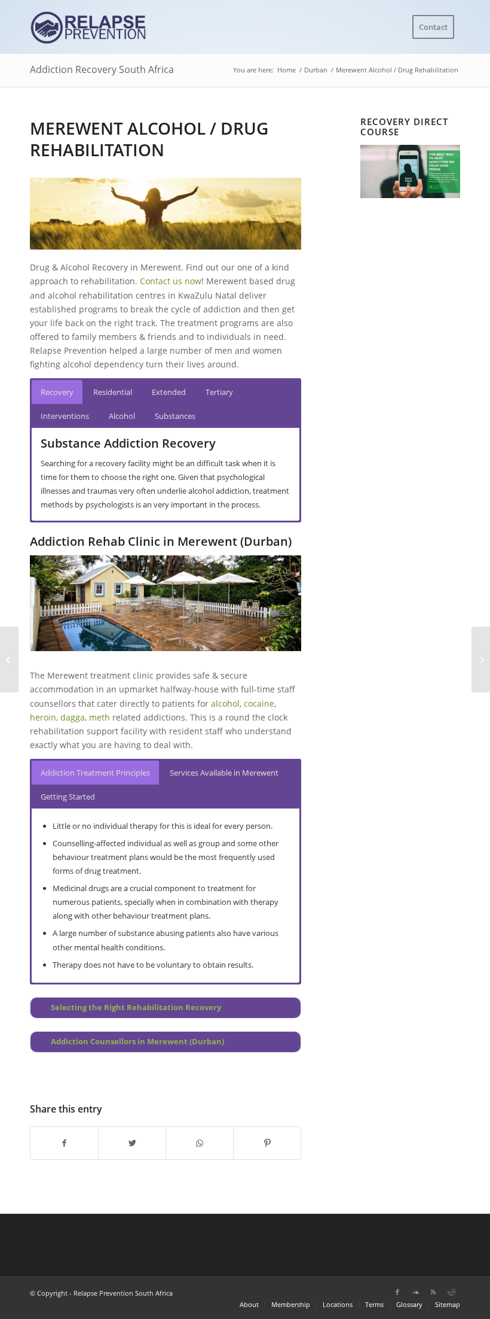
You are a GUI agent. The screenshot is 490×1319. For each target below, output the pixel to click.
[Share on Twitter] (132, 1143)
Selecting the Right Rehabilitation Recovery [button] (136, 1007)
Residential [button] (112, 392)
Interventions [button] (65, 416)
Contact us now (170, 281)
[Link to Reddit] (451, 1292)
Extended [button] (169, 392)
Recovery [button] (57, 392)
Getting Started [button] (68, 796)
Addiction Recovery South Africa (102, 69)
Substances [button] (175, 416)
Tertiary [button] (219, 392)
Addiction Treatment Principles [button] (95, 772)
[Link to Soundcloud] (415, 1292)
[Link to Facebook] (397, 1292)
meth (99, 717)
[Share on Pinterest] (267, 1143)
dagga (72, 717)
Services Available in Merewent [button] (224, 772)
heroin (43, 717)
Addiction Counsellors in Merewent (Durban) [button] (137, 1042)
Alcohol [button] (122, 416)
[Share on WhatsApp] (199, 1143)
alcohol (225, 703)
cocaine (259, 703)
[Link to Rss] (433, 1292)
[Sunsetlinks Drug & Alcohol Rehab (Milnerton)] (9, 659)
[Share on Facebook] (64, 1143)
